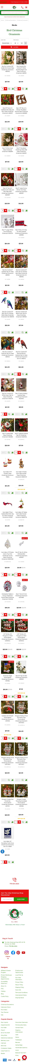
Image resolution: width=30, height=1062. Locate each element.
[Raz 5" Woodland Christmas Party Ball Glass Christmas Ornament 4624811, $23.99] (21, 139)
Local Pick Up (19, 975)
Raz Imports (4, 1022)
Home (2, 20)
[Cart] (26, 7)
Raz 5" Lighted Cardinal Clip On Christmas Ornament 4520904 (21, 435)
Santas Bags (18, 1045)
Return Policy (19, 984)
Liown (17, 1050)
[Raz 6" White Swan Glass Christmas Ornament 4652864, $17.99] (7, 139)
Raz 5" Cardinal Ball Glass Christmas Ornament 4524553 (7, 435)
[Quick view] (9, 88)
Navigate (4, 967)
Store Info (18, 990)
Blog (2, 994)
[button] (14, 920)
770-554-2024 (13, 946)
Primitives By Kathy (20, 1025)
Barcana (17, 1042)
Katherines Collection (7, 1038)
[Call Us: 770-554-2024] (22, 7)
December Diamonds (21, 1022)
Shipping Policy (19, 987)
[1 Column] (21, 43)
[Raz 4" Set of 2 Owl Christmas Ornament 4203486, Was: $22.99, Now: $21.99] (21, 585)
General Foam (19, 1027)
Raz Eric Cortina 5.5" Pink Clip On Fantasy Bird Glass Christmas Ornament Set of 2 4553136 (21, 273)
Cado (16, 1034)
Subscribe (21, 899)
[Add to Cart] (19, 168)
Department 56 (5, 1025)
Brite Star (3, 1045)
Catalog (3, 991)
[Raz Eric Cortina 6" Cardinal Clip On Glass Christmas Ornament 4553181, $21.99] (7, 261)
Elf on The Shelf (5, 1032)
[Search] (26, 12)
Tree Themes (4, 1012)
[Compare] (12, 88)
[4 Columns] (25, 43)
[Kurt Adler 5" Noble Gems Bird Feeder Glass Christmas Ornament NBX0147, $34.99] (21, 463)
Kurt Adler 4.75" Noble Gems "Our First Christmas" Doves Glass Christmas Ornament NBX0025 (7, 556)
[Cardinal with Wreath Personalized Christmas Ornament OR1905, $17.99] (7, 707)
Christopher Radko (6, 1048)
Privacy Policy (19, 982)
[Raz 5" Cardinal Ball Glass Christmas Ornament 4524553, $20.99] (7, 424)
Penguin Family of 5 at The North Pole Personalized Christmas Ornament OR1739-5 (7, 761)
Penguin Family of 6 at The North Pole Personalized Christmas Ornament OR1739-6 (21, 719)
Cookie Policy (4, 996)
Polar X (3, 1030)
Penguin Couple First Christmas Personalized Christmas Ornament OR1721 (7, 803)
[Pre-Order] (5, 88)
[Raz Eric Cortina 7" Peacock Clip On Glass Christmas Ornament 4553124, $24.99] (7, 343)
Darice (17, 1037)
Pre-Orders (4, 1009)
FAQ (2, 988)
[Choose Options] (5, 656)
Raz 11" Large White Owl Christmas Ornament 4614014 (7, 231)
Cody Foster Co (5, 1051)
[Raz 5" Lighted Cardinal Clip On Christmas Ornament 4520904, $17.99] (21, 424)
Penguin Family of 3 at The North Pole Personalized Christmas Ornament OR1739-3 (21, 761)
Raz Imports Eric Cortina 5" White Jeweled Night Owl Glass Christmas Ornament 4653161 (21, 70)
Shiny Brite (4, 1035)
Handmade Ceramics (21, 1047)
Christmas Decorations (7, 1004)
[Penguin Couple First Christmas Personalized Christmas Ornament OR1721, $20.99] (7, 790)
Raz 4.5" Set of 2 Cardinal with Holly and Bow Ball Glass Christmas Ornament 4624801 (7, 191)
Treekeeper (18, 1040)
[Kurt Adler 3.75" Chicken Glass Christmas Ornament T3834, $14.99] (7, 463)
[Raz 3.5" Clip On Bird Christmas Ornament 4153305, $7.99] (21, 667)
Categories (5, 1001)
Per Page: (16, 40)
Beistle (3, 1053)
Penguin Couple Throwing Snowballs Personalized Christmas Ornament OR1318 (21, 803)
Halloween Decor (6, 1007)
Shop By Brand (19, 997)
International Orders (21, 995)
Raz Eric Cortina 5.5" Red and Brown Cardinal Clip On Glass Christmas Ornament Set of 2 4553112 (21, 355)
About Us (3, 986)
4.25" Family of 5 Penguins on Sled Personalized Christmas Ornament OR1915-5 (21, 637)
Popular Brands (6, 1019)
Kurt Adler (4, 1027)
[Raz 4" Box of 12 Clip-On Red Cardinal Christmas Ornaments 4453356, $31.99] (21, 221)
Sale (2, 1015)
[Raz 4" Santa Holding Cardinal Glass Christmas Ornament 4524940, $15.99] (21, 384)
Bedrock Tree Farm (20, 1053)
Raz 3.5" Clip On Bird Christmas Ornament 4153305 (21, 677)
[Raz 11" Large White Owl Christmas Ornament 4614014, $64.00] (7, 221)
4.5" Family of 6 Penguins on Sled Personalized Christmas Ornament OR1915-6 (7, 637)
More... (17, 1055)
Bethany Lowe (5, 1040)
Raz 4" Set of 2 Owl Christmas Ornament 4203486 (21, 595)
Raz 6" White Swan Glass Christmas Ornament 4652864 (7, 149)
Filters (15, 47)
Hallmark (3, 1043)
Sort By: (3, 40)
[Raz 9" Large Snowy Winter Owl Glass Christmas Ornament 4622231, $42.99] (21, 179)
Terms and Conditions (21, 992)
